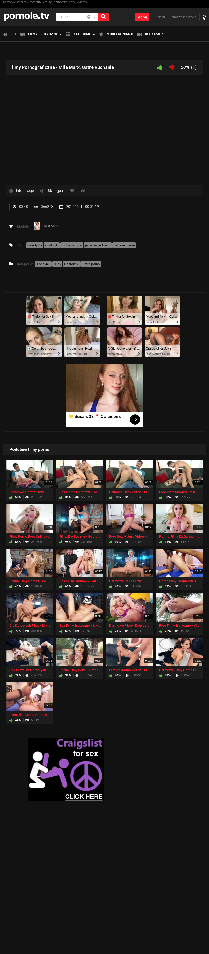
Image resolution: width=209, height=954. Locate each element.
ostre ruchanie (124, 245)
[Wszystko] (92, 17)
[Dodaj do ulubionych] (72, 191)
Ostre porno (91, 264)
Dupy (57, 264)
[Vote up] (160, 67)
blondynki (34, 245)
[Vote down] (172, 67)
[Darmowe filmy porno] (28, 17)
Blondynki (43, 264)
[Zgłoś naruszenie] (82, 191)
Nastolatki (71, 264)
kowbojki (52, 245)
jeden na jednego (98, 245)
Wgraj (142, 17)
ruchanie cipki (72, 245)
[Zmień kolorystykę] (204, 17)
